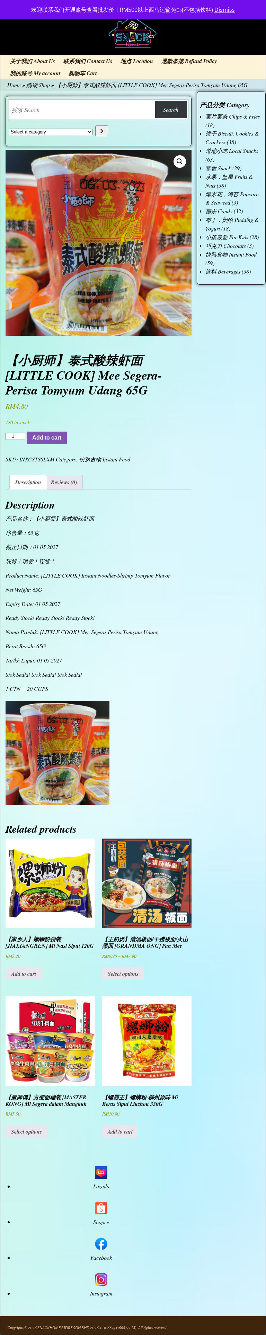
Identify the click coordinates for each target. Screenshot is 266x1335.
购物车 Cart (83, 73)
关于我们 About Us (32, 61)
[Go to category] (101, 130)
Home (14, 84)
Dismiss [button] (224, 10)
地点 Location (137, 61)
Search (170, 109)
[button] (180, 161)
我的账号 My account (35, 73)
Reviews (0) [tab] (64, 482)
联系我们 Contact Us (87, 61)
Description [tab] (28, 482)
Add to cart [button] (23, 974)
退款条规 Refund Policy (189, 61)
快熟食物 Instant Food (104, 459)
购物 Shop (38, 84)
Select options (123, 974)
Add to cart (46, 438)
